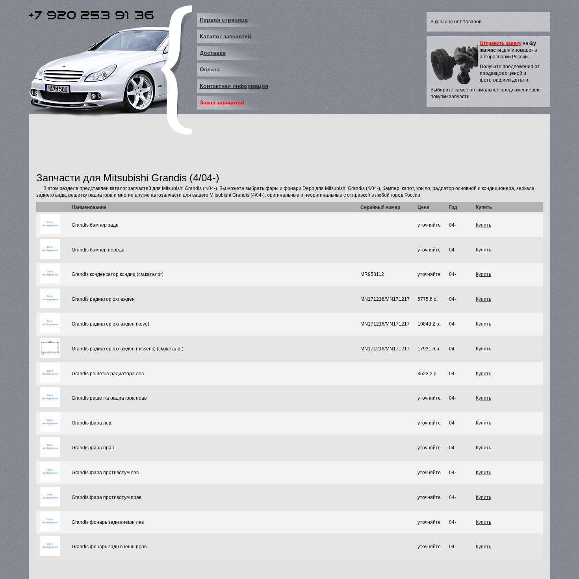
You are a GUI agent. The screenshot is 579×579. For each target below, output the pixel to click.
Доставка (213, 53)
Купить (483, 225)
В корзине (442, 21)
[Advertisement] (179, 151)
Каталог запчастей (225, 36)
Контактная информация (234, 86)
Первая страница (224, 20)
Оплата (210, 69)
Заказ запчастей (222, 102)
